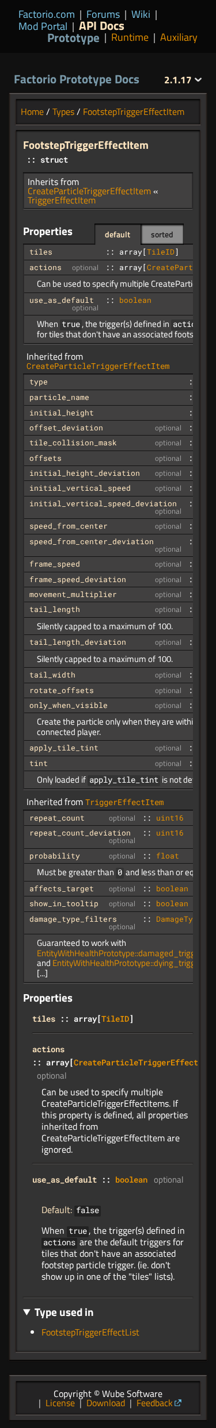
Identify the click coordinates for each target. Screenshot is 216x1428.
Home (32, 111)
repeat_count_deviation (80, 832)
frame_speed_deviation (77, 579)
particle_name (59, 397)
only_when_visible (68, 705)
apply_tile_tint (63, 747)
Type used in (64, 1311)
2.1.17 (179, 80)
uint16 (170, 818)
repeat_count (57, 818)
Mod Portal (42, 26)
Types (63, 111)
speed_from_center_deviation (91, 541)
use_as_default (61, 300)
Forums (103, 14)
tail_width (52, 674)
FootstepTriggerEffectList (90, 1332)
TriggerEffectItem (62, 200)
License (60, 1403)
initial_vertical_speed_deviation (103, 503)
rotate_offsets (61, 690)
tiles (40, 252)
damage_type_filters (73, 919)
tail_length (54, 609)
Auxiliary (179, 37)
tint (38, 763)
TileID (161, 252)
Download (105, 1403)
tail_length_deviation (77, 642)
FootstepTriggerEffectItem (133, 111)
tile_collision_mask (73, 442)
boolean (135, 300)
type (38, 381)
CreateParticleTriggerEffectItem (89, 191)
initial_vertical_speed (80, 488)
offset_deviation (66, 427)
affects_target (61, 888)
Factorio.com (46, 14)
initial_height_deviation (84, 473)
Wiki (140, 14)
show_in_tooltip (63, 903)
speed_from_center (68, 526)
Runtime (130, 37)
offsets (45, 458)
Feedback (155, 1403)
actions (45, 267)
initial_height (61, 412)
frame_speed (54, 564)
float (167, 855)
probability (54, 855)
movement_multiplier (73, 594)
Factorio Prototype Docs (76, 79)
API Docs (101, 25)
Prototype (73, 38)
